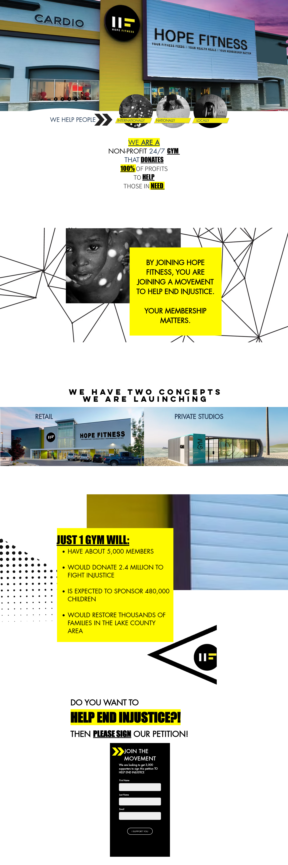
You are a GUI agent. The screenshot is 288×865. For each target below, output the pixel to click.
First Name (124, 780)
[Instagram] (76, 99)
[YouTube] (69, 99)
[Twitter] (62, 99)
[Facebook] (56, 99)
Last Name (124, 795)
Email (121, 809)
